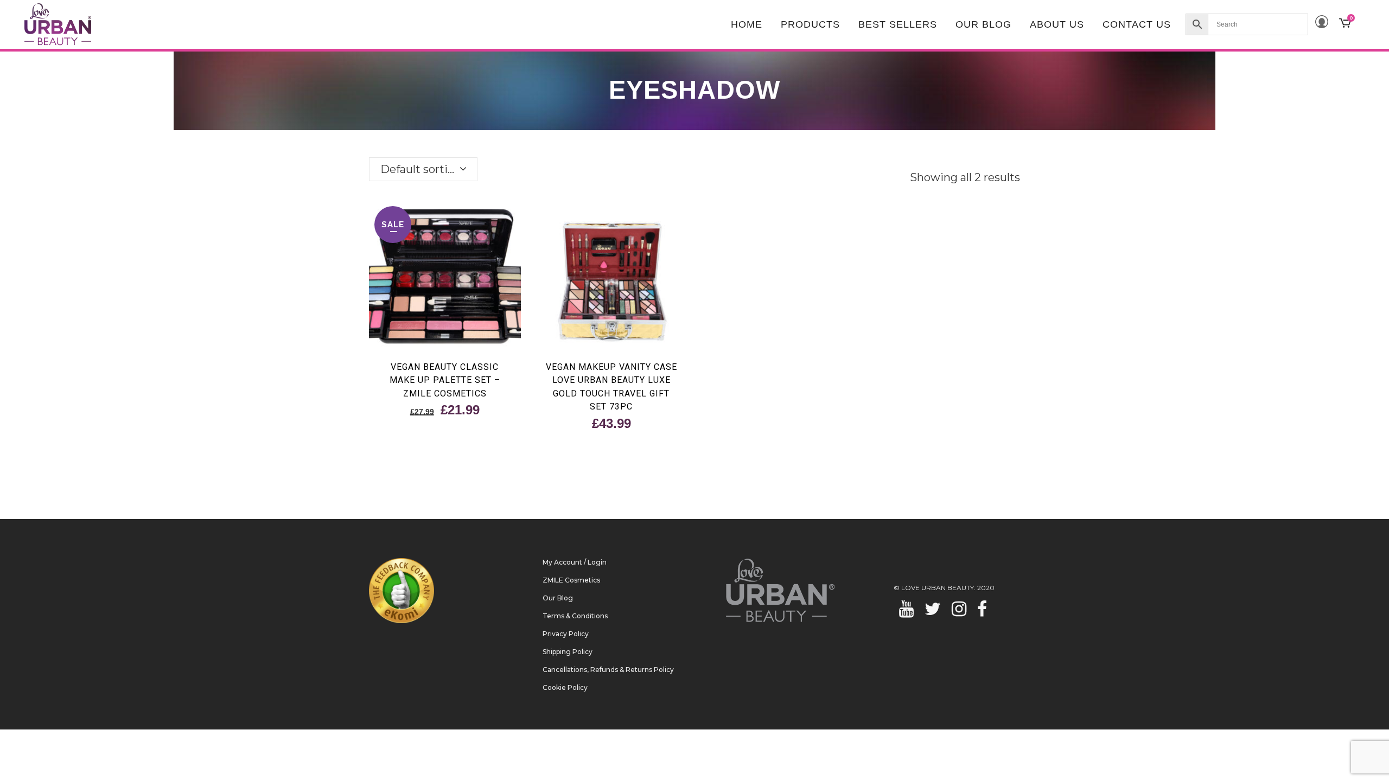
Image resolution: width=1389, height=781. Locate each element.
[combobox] (423, 169)
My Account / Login (575, 562)
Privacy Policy (566, 634)
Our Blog (558, 598)
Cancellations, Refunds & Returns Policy (608, 669)
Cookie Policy (565, 687)
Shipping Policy (567, 652)
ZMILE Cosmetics (571, 580)
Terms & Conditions (575, 616)
